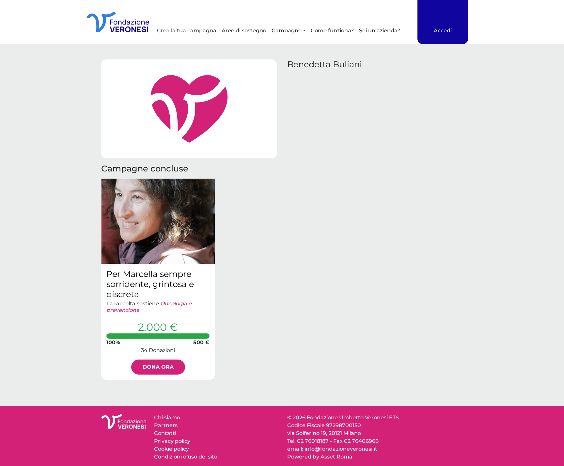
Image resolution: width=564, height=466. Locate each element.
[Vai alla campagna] (158, 221)
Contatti (165, 433)
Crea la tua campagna (186, 30)
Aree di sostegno (244, 30)
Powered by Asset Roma (319, 457)
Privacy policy (172, 441)
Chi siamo (167, 417)
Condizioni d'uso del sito (185, 457)
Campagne (287, 30)
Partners (166, 425)
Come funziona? (332, 30)
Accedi (443, 30)
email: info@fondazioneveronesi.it (332, 449)
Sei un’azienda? (379, 30)
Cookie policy (171, 449)
